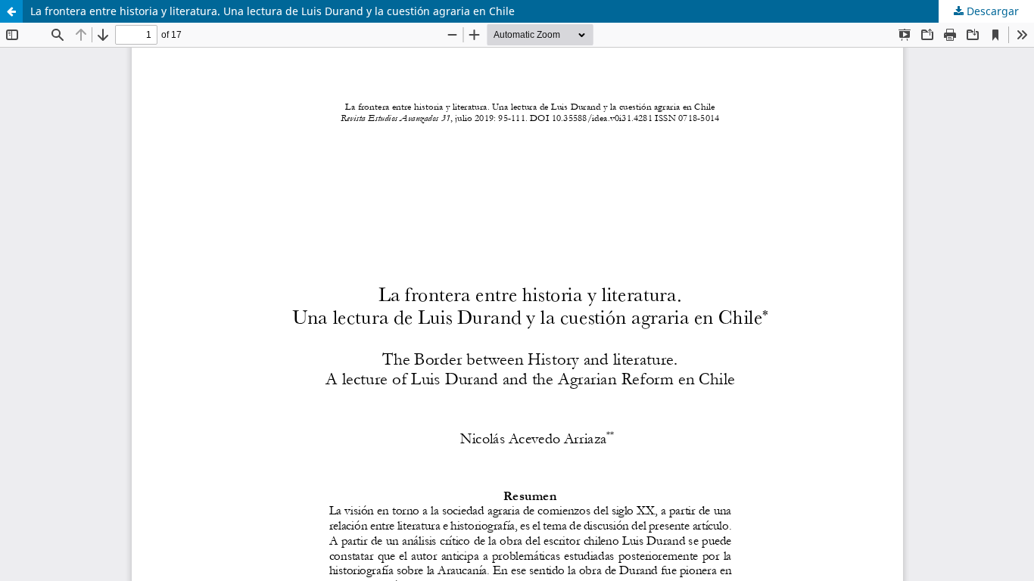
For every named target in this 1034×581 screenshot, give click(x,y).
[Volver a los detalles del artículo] (11, 11)
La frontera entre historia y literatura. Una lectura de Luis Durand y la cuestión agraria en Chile (272, 11)
